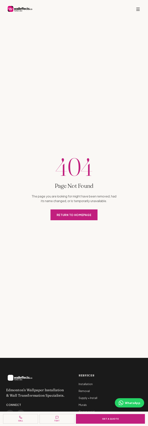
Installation (86, 384)
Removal (84, 391)
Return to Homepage (74, 215)
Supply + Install (88, 398)
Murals (83, 405)
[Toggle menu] (138, 9)
